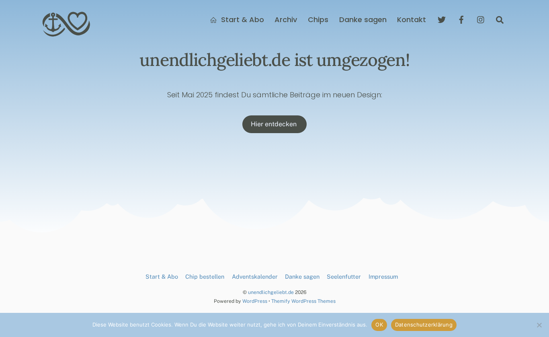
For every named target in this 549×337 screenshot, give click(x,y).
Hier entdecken (274, 124)
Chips (318, 19)
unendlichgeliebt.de (271, 292)
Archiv (285, 19)
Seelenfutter (344, 276)
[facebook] (461, 19)
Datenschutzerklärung (424, 324)
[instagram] (481, 19)
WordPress (254, 301)
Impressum (383, 276)
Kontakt (411, 19)
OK (379, 324)
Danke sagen (363, 19)
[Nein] (539, 325)
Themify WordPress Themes (303, 301)
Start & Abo (241, 19)
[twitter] (442, 19)
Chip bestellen (204, 276)
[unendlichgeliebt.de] (66, 33)
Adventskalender (255, 276)
